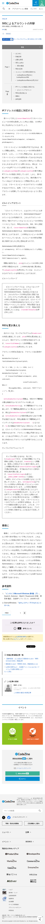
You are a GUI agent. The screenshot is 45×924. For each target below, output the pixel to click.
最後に (17, 96)
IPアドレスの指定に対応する (24, 87)
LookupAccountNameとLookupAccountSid (25, 76)
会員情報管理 (12, 895)
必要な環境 (19, 59)
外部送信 (11, 910)
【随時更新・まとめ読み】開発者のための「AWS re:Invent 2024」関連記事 (22, 659)
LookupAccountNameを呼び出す (28, 80)
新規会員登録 (23, 773)
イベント (5, 841)
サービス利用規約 (14, 904)
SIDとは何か (19, 63)
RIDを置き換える (21, 93)
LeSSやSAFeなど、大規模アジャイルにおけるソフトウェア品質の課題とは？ (22, 668)
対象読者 (18, 56)
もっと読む (8, 671)
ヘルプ (10, 889)
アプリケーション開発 (20, 9)
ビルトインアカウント (24, 90)
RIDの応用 (18, 69)
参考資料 (18, 99)
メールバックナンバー (23, 768)
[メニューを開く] (3, 3)
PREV (7, 613)
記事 (27, 832)
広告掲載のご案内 (33, 823)
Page (7, 67)
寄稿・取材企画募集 (12, 823)
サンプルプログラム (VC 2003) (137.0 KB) (28, 39)
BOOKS (29, 841)
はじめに (18, 53)
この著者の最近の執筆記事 (22, 692)
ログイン (17, 639)
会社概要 (11, 901)
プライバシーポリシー (15, 907)
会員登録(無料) (21, 636)
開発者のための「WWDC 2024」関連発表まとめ (22, 664)
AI (9, 9)
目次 (22, 47)
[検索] (3, 8)
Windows (8, 33)
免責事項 (11, 898)
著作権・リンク (13, 892)
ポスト (31, 646)
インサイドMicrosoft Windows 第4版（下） (22, 593)
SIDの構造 (20, 66)
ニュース (5, 832)
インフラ (33, 9)
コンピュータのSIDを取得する (25, 72)
